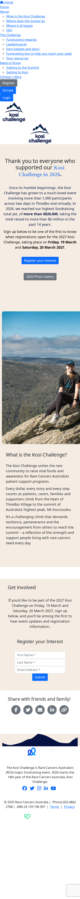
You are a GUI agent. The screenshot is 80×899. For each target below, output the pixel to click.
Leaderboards (16, 44)
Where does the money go (25, 21)
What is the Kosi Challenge (25, 16)
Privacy (69, 807)
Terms (54, 807)
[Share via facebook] (16, 709)
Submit (40, 677)
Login (7, 98)
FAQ (9, 30)
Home (8, 2)
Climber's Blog (10, 77)
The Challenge (10, 35)
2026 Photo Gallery (40, 276)
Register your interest (40, 260)
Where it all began (19, 26)
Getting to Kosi (17, 72)
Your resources (17, 58)
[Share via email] (40, 709)
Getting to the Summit (22, 67)
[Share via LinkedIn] (52, 709)
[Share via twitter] (28, 709)
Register (9, 83)
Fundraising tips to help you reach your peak (39, 53)
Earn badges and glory (22, 49)
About (4, 12)
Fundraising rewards (21, 39)
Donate (8, 90)
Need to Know (10, 63)
